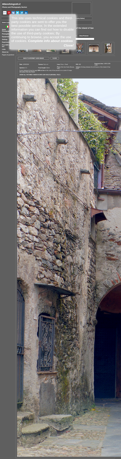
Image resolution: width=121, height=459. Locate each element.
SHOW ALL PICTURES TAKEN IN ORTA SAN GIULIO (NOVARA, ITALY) (39, 74)
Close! (69, 45)
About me (5, 52)
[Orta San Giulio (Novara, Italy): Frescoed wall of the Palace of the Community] (94, 51)
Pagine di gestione (8, 55)
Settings (4, 39)
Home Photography (6, 30)
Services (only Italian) (77, 18)
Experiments (6, 42)
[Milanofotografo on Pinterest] (9, 14)
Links (4, 49)
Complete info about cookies (50, 41)
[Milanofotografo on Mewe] (5, 14)
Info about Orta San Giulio (27, 72)
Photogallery (6, 34)
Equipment (5, 36)
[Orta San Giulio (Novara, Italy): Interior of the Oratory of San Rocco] (79, 52)
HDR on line (41, 70)
